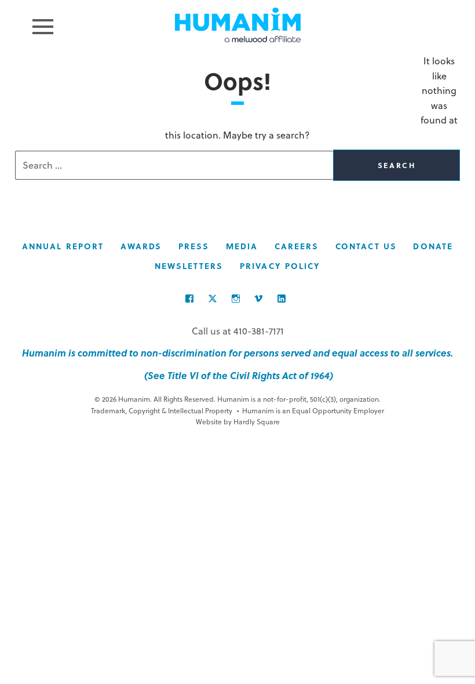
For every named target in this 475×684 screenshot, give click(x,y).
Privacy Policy (280, 266)
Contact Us (366, 246)
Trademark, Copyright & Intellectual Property (161, 410)
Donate (433, 246)
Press (194, 246)
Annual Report (63, 246)
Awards (141, 246)
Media (242, 246)
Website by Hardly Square (238, 421)
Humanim (238, 25)
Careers (297, 246)
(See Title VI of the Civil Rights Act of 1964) (237, 375)
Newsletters (189, 266)
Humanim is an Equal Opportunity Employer (310, 410)
